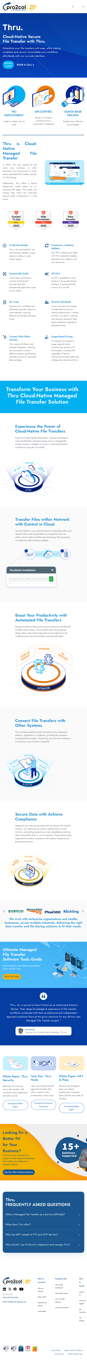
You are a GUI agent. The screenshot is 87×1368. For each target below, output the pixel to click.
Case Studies (42, 1311)
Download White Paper (15, 1105)
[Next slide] (83, 911)
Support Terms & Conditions (73, 1350)
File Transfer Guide (61, 1293)
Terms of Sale (55, 1350)
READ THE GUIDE (12, 976)
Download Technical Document (43, 1105)
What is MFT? (42, 1297)
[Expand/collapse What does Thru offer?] (79, 1225)
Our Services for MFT (62, 1308)
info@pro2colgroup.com (17, 1302)
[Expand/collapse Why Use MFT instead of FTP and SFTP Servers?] (79, 1235)
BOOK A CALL (25, 64)
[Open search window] (73, 6)
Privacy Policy (59, 1354)
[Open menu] (83, 6)
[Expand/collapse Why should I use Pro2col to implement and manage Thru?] (79, 1245)
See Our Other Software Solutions (19, 1172)
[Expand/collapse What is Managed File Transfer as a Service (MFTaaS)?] (79, 1215)
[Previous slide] (4, 911)
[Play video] (64, 172)
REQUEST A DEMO (8, 64)
